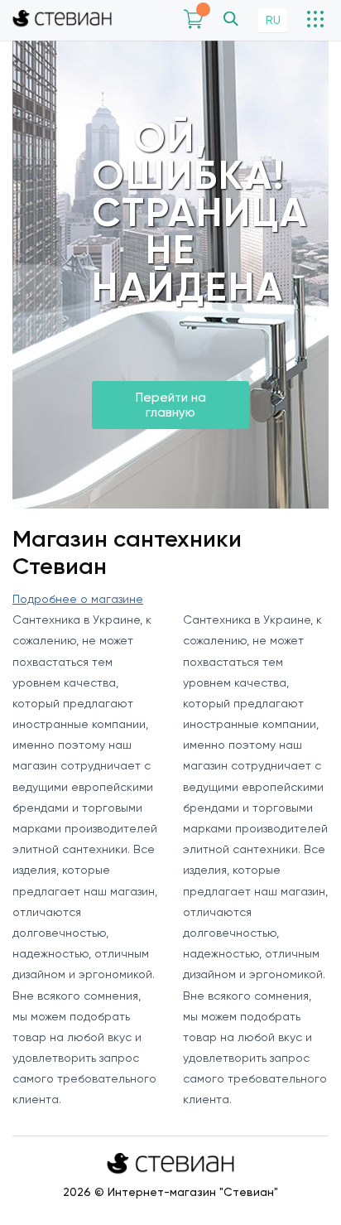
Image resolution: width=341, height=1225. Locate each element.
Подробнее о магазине (77, 598)
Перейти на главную (171, 405)
